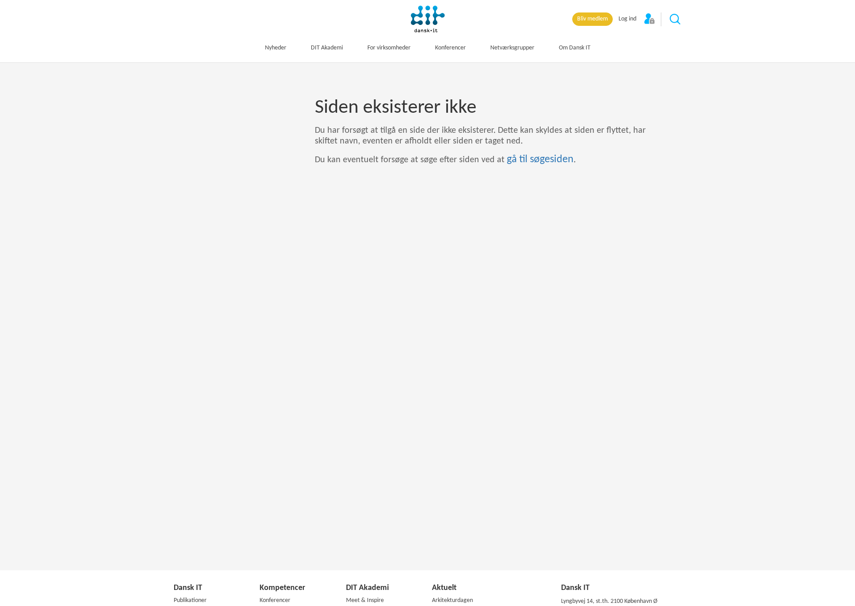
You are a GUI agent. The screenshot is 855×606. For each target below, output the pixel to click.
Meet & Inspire (365, 600)
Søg (675, 19)
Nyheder (275, 48)
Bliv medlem (592, 19)
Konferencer (450, 48)
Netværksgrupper (512, 48)
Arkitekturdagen (452, 600)
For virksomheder (389, 48)
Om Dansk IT (574, 48)
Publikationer (190, 600)
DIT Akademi (327, 48)
